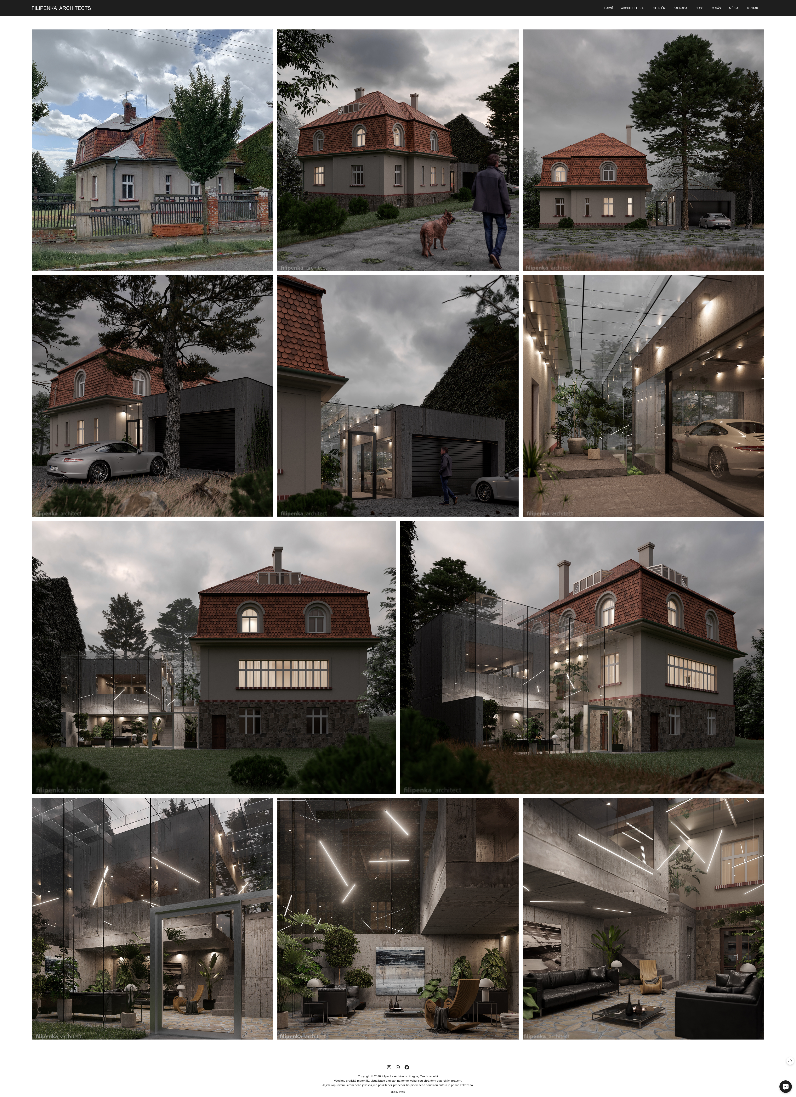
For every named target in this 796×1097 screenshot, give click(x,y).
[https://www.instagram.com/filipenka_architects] (389, 1067)
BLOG (699, 8)
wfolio (402, 1091)
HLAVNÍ (608, 8)
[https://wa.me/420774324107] (398, 1067)
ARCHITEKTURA (632, 8)
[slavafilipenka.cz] (61, 8)
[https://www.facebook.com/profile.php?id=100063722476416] (406, 1067)
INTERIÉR (658, 8)
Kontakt (753, 8)
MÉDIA (733, 8)
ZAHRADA (680, 8)
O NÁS (716, 8)
